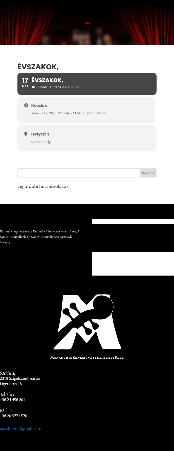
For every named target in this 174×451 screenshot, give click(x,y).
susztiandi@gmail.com (20, 428)
